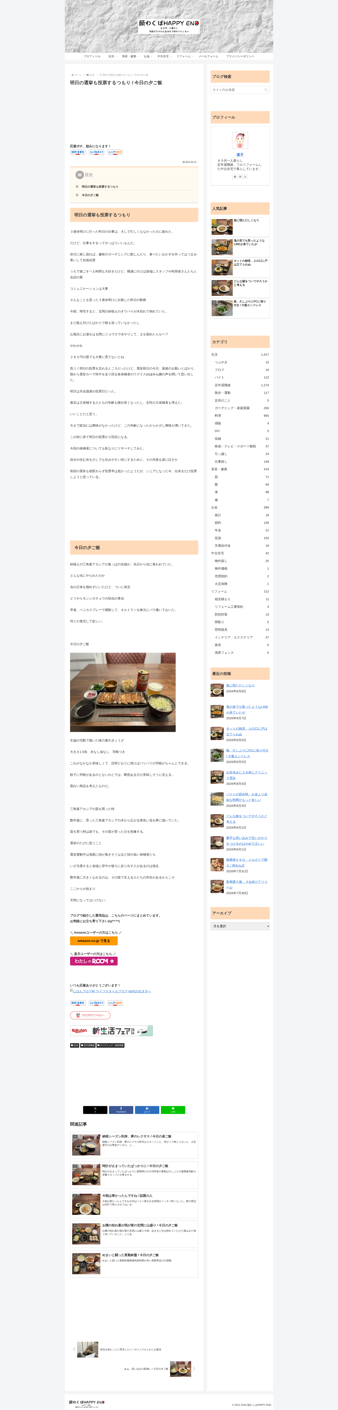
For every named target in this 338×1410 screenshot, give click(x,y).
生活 (76, 1045)
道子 (240, 155)
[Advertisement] (134, 113)
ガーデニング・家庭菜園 (111, 1045)
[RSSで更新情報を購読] (245, 176)
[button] (266, 90)
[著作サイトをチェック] (235, 176)
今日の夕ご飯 (90, 195)
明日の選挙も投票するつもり (100, 186)
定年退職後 (89, 1045)
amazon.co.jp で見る (94, 941)
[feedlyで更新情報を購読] (240, 176)
